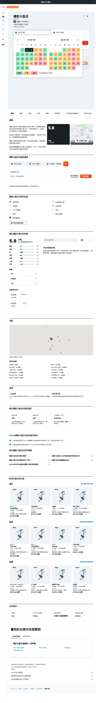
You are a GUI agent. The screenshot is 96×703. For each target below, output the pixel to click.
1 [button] (22, 50)
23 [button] (27, 63)
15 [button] (22, 59)
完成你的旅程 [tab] (16, 636)
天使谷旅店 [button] (34, 506)
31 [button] (73, 68)
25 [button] (36, 63)
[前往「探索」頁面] (3, 30)
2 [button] (69, 50)
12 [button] (40, 54)
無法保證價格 (33, 667)
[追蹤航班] (3, 34)
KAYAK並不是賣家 (17, 672)
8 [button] (22, 54)
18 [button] (36, 59)
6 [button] (55, 54)
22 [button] (22, 63)
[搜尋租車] (3, 21)
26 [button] (40, 63)
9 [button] (69, 54)
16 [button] (27, 59)
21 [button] (18, 63)
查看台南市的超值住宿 (86, 522)
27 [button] (45, 63)
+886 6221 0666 (18, 27)
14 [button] (18, 59)
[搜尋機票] (3, 13)
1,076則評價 (24, 22)
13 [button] (45, 54)
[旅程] (3, 39)
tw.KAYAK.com (12, 688)
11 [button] (35, 54)
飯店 (20, 688)
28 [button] (18, 68)
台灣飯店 (32, 688)
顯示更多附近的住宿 (87, 484)
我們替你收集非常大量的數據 (21, 676)
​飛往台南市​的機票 (19, 648)
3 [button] (31, 50)
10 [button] (31, 54)
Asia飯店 (25, 688)
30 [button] (27, 68)
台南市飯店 (67, 648)
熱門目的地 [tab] (26, 636)
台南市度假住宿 (18, 650)
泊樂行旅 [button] (54, 546)
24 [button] (31, 63)
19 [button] (40, 59)
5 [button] (40, 50)
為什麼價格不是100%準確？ (20, 679)
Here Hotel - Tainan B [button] (16, 584)
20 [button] (45, 59)
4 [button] (78, 50)
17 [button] (31, 59)
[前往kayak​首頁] (12, 7)
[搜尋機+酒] (3, 24)
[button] (94, 2)
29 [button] (22, 68)
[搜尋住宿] (3, 17)
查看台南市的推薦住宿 (86, 562)
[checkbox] (18, 296)
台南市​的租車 (43, 648)
